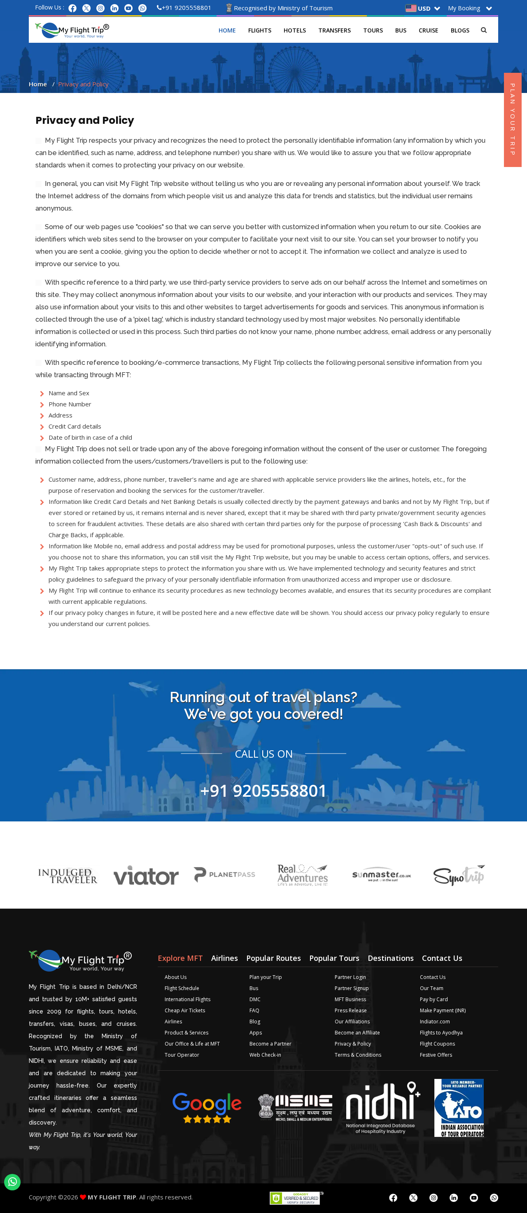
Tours (373, 30)
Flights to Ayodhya (441, 1032)
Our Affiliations (352, 1021)
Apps (256, 1032)
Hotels (295, 30)
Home (227, 30)
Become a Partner (270, 1043)
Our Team (431, 988)
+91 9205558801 (187, 7)
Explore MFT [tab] (180, 958)
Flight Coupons (437, 1043)
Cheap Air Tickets (185, 1010)
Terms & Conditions (358, 1054)
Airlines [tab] (224, 958)
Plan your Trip (266, 977)
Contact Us (432, 977)
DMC (255, 999)
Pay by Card (434, 999)
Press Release (351, 1010)
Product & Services (186, 1032)
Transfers (334, 30)
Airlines (173, 1021)
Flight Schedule (182, 988)
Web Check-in (265, 1054)
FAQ (254, 1010)
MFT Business (350, 999)
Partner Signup (352, 988)
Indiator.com (435, 1021)
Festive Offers (436, 1054)
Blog (255, 1021)
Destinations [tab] (391, 958)
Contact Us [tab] (442, 958)
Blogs (460, 30)
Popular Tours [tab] (334, 958)
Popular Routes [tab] (273, 958)
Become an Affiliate (357, 1032)
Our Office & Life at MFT (192, 1043)
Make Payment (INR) (443, 1010)
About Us (176, 977)
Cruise (428, 30)
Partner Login (350, 977)
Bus (400, 30)
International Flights (187, 999)
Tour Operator (182, 1054)
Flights (259, 30)
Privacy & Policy (353, 1043)
